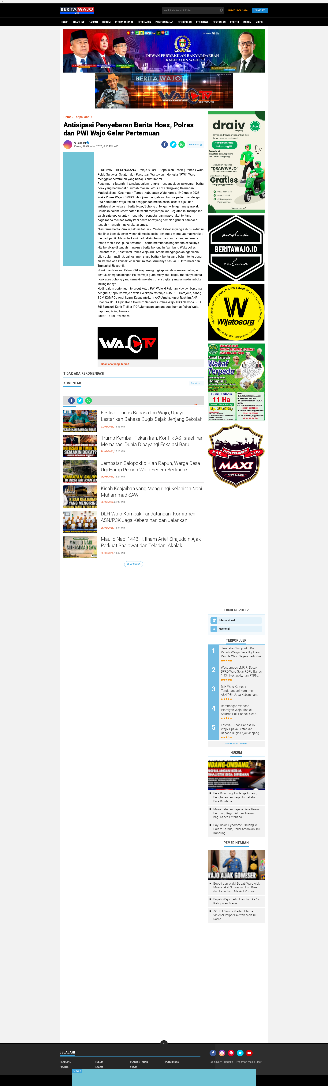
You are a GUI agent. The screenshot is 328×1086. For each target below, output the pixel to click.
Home (65, 22)
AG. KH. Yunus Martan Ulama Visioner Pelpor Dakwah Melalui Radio (234, 915)
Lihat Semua (133, 564)
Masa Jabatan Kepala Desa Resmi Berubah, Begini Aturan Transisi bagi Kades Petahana (236, 813)
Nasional (224, 628)
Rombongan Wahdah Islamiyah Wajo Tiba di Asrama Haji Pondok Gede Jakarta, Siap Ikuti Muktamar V (240, 710)
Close (77, 1070)
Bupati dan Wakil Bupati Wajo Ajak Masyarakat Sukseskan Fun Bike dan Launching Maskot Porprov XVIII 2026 (236, 888)
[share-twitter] (173, 144)
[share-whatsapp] (181, 144)
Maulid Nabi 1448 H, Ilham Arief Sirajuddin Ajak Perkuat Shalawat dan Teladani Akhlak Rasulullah (151, 545)
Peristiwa (202, 22)
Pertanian (219, 22)
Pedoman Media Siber (249, 1061)
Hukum (106, 22)
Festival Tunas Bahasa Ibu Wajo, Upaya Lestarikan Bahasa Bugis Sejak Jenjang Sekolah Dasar (152, 419)
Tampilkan (196, 383)
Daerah (93, 22)
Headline (65, 1061)
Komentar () (195, 144)
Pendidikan (185, 22)
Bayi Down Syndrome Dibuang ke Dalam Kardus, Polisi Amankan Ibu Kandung (236, 829)
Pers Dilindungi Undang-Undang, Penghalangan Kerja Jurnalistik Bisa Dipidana (235, 797)
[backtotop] (164, 1044)
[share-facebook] (164, 144)
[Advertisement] (236, 548)
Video (259, 22)
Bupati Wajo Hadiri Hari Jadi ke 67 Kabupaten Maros (236, 901)
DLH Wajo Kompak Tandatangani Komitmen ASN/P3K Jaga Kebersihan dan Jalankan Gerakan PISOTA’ (148, 520)
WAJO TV (260, 10)
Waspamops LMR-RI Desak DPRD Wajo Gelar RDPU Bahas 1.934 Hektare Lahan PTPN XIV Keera (241, 672)
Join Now (216, 1061)
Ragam (247, 22)
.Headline (78, 22)
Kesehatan (144, 22)
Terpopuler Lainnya (236, 743)
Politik (234, 22)
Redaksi (228, 1061)
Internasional (124, 22)
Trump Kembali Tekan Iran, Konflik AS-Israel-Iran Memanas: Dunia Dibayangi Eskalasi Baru (152, 441)
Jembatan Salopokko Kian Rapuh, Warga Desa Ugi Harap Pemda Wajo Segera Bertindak (150, 466)
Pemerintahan (164, 22)
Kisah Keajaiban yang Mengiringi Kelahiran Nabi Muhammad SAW (151, 492)
